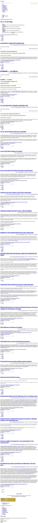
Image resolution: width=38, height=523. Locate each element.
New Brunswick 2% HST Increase (10, 377)
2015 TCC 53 (18, 449)
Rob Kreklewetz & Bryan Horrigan (19, 397)
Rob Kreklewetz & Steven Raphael (18, 256)
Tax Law (36, 44)
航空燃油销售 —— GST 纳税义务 (9, 71)
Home (3, 4)
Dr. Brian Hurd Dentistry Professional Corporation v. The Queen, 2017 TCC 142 (18, 239)
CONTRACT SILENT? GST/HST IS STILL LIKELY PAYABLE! (16, 211)
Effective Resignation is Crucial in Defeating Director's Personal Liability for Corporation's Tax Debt (19, 308)
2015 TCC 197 (11, 427)
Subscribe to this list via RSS (4, 34)
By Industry (4, 6)
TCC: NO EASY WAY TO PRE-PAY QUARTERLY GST (14, 105)
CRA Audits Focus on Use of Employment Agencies (15, 341)
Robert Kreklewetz (20, 152)
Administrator (21, 172)
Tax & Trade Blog (5, 512)
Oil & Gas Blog (35, 152)
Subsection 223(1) (3, 214)
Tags (3, 16)
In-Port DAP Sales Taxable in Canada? (11, 151)
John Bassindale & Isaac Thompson (20, 107)
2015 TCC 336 (16, 405)
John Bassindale (21, 234)
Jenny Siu (22, 212)
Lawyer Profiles (4, 8)
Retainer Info (4, 7)
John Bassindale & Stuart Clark (19, 133)
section (2, 314)
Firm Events (4, 511)
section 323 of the (9, 446)
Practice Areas (4, 5)
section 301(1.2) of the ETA (29, 472)
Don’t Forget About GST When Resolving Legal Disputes (16, 170)
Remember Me (2, 521)
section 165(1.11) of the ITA (21, 470)
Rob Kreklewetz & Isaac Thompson (19, 44)
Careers (3, 10)
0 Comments (2, 61)
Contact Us (4, 11)
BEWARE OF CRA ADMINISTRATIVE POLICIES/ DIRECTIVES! (16, 232)
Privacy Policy (4, 503)
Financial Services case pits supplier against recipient (16, 361)
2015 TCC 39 (21, 479)
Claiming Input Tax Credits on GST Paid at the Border (15, 192)
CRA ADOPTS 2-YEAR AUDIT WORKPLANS (12, 43)
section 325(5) (25, 313)
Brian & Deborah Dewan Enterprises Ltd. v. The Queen (12, 290)
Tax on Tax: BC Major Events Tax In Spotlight (13, 131)
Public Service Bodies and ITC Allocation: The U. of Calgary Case (18, 396)
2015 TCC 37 (23, 400)
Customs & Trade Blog (34, 194)
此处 (2, 83)
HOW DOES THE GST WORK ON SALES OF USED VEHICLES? (16, 284)
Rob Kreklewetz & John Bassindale (14, 194)
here (10, 55)
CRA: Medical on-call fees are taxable (11, 327)
